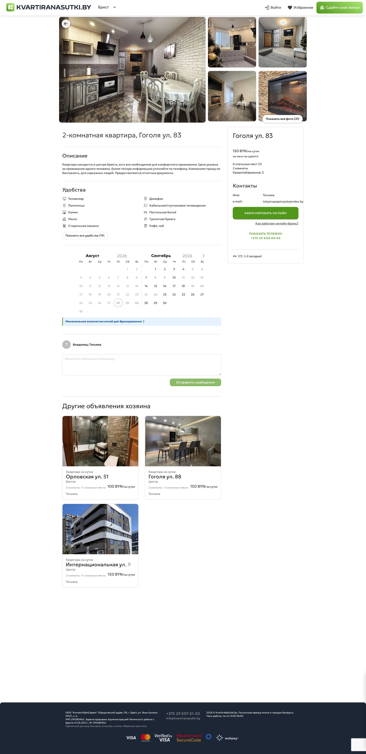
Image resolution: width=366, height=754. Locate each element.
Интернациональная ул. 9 (98, 564)
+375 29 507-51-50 (183, 713)
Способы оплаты (112, 726)
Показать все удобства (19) (84, 235)
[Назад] (66, 23)
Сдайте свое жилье (343, 7)
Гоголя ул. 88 (164, 476)
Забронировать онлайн (265, 213)
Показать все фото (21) (282, 119)
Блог (144, 726)
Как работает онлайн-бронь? (276, 223)
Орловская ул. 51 (87, 476)
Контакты (95, 726)
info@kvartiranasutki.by (183, 718)
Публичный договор (77, 726)
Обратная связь (132, 726)
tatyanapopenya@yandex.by (283, 201)
